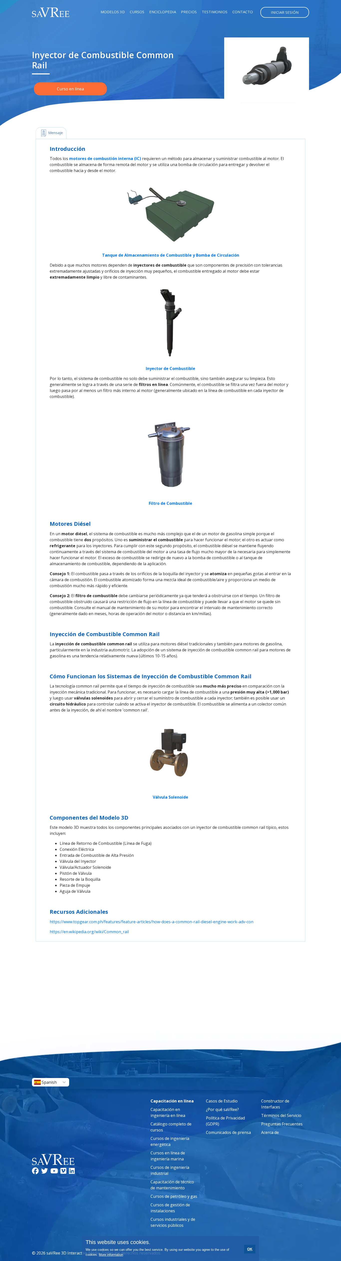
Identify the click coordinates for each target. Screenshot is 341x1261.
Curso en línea (70, 89)
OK (249, 1249)
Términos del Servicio (281, 1115)
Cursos (137, 11)
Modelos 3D (113, 11)
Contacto (242, 11)
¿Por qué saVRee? (222, 1109)
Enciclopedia (162, 11)
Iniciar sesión (285, 12)
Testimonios (214, 11)
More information (111, 1255)
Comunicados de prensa (228, 1132)
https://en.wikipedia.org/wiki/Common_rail (89, 931)
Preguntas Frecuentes (282, 1124)
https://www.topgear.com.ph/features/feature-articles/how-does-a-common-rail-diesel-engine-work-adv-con (151, 921)
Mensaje (55, 132)
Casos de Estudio (222, 1101)
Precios (189, 11)
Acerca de (270, 1132)
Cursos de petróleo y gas (174, 1196)
